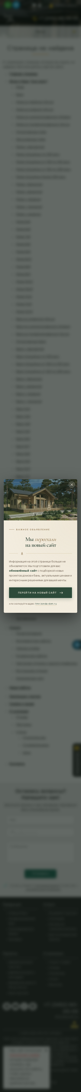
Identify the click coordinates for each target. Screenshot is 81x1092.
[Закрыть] (72, 484)
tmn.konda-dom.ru (46, 603)
